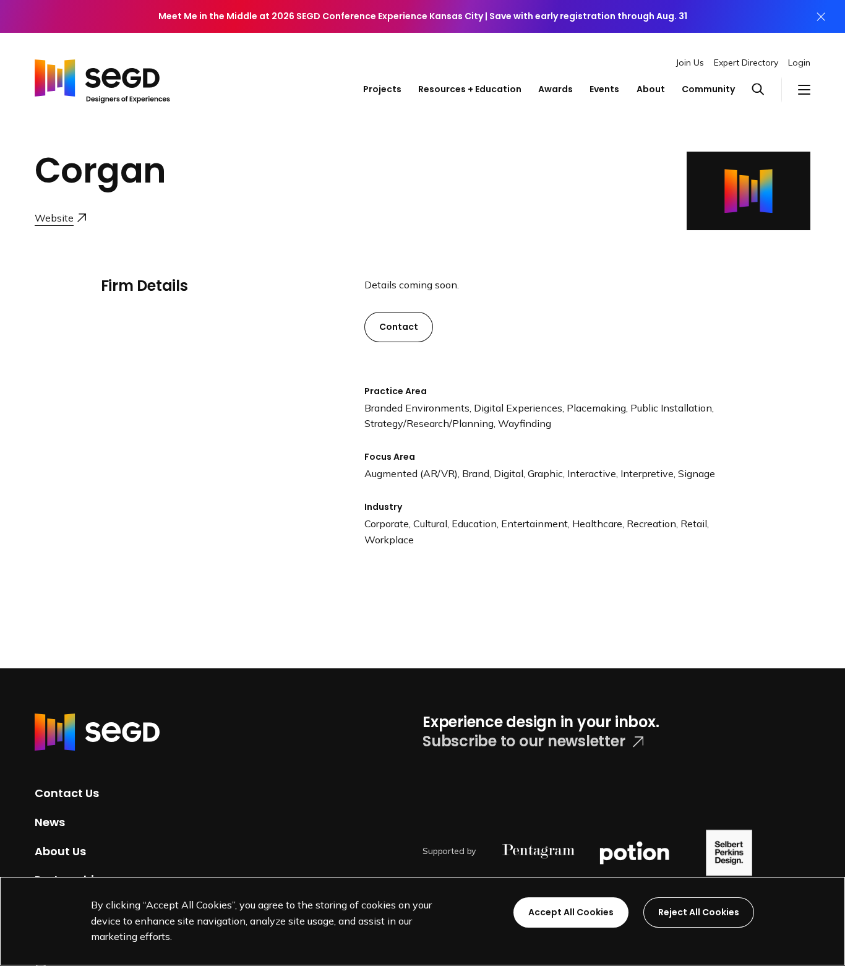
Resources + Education (469, 89)
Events (604, 89)
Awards (555, 89)
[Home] (102, 78)
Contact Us (67, 793)
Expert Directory (746, 62)
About (651, 89)
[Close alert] (821, 16)
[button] (766, 89)
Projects (382, 89)
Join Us (690, 62)
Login (799, 62)
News (50, 822)
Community (708, 89)
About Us (60, 850)
